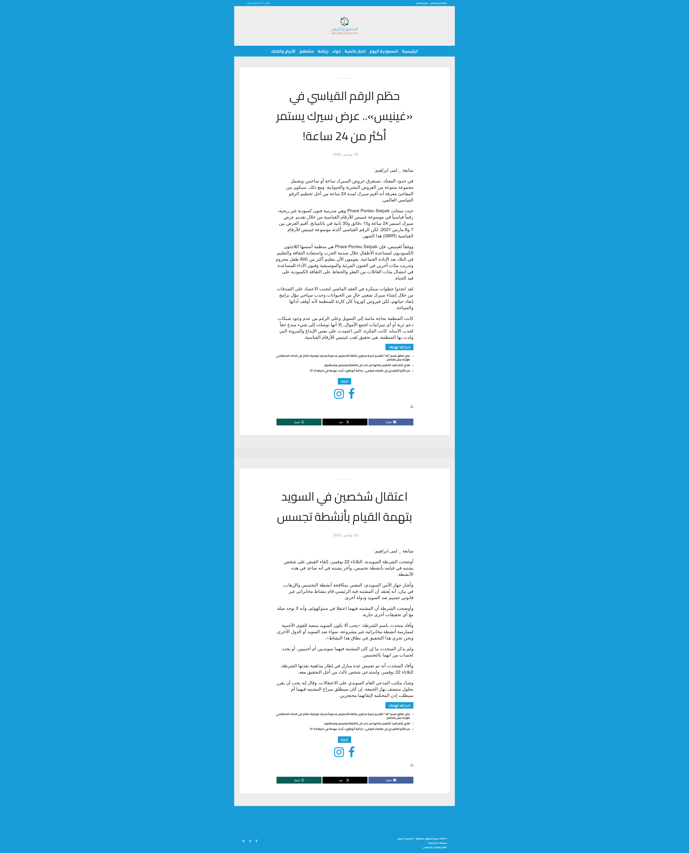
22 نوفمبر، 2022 (345, 154)
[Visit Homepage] (344, 26)
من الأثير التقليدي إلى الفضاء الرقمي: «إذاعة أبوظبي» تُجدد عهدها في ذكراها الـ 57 (360, 370)
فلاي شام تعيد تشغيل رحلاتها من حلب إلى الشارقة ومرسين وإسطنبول (367, 365)
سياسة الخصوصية (437, 843)
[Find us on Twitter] (250, 840)
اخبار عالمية (355, 51)
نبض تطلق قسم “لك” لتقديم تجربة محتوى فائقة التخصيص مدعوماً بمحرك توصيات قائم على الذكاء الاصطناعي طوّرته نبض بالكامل (343, 357)
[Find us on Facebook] (256, 840)
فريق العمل (422, 3)
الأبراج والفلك (283, 51)
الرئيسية (410, 51)
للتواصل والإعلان (438, 3)
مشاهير (306, 51)
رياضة (323, 51)
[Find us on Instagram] (243, 840)
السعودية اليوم (384, 51)
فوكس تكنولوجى (431, 847)
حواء (336, 51)
